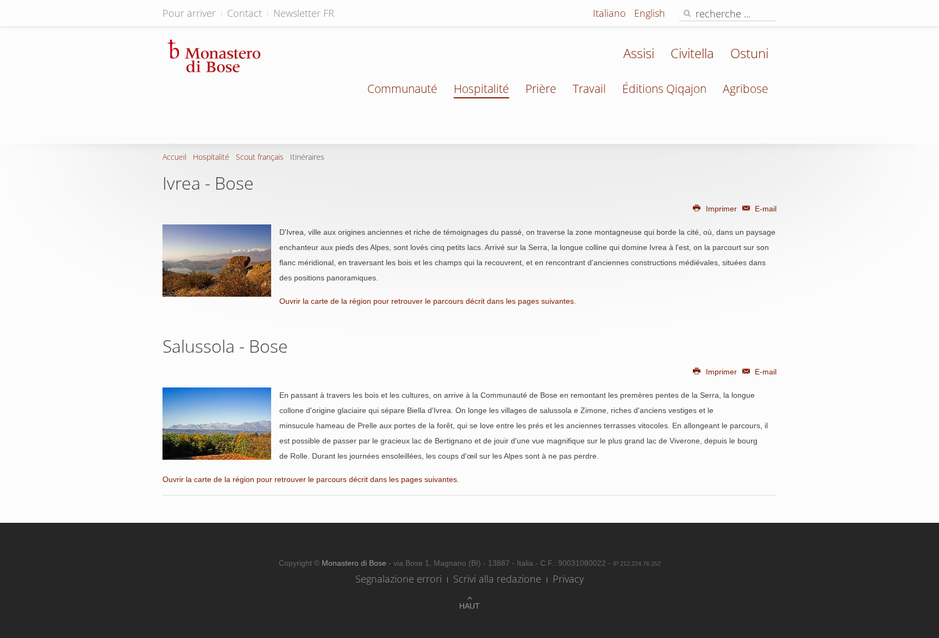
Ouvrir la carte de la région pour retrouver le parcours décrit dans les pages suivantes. (427, 301)
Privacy (568, 578)
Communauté (402, 88)
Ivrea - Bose (208, 183)
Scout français (260, 157)
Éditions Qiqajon (664, 88)
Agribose (745, 88)
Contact (244, 13)
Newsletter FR (303, 13)
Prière (540, 88)
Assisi (638, 53)
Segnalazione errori (398, 578)
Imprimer (721, 208)
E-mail (765, 208)
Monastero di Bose (355, 563)
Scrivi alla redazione (497, 578)
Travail (589, 88)
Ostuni (749, 53)
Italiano (611, 13)
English (649, 13)
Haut (469, 606)
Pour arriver (189, 13)
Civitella (692, 53)
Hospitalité (481, 88)
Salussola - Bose (225, 346)
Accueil (174, 157)
